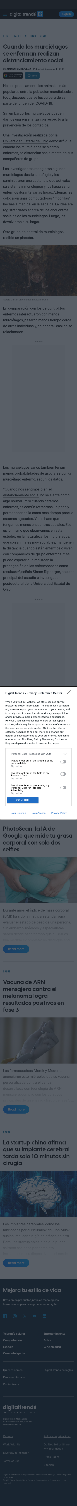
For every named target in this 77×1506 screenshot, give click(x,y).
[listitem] (38, 754)
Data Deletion (18, 813)
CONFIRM (23, 800)
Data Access (38, 813)
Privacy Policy (59, 813)
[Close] (70, 693)
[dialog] (38, 753)
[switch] (63, 761)
